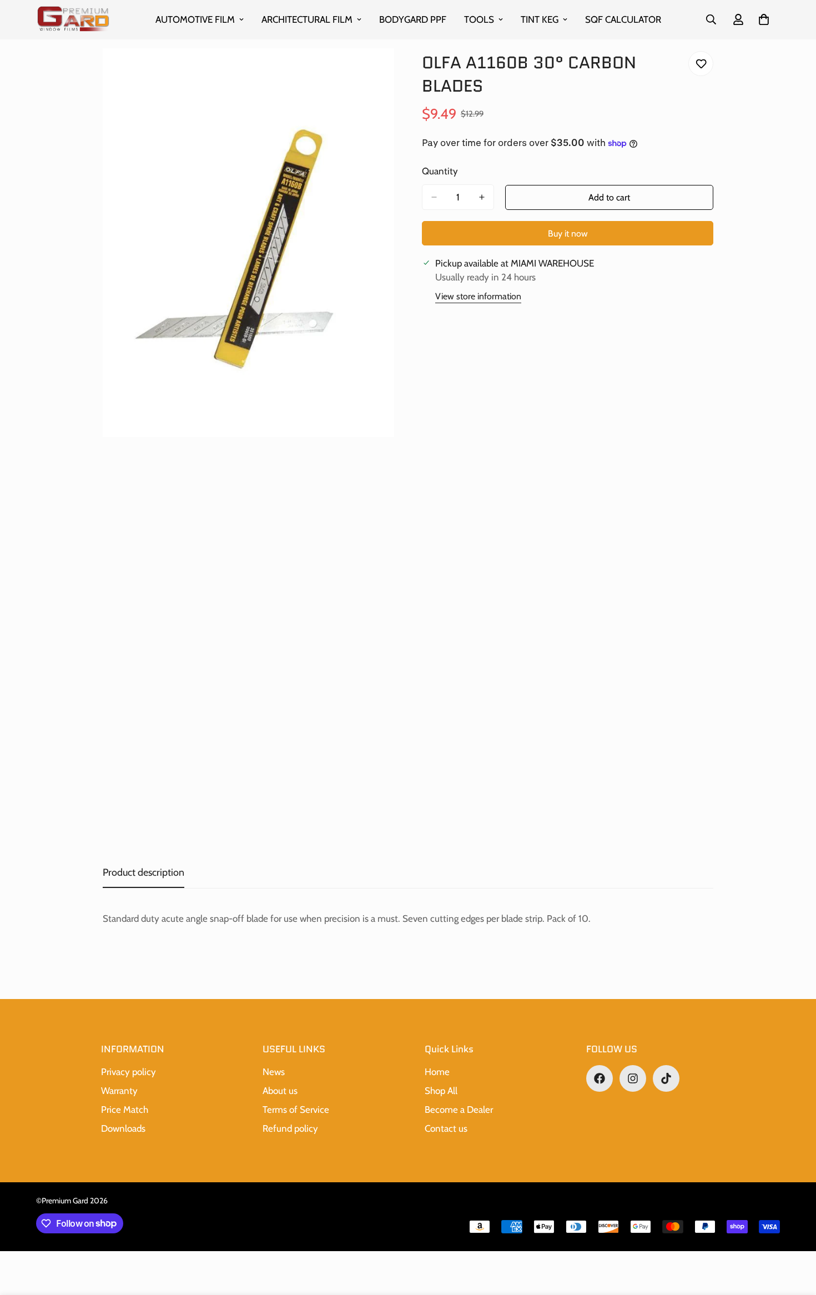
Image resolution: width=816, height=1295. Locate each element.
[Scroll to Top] (794, 1234)
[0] (764, 19)
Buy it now (568, 233)
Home (437, 1071)
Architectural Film (306, 19)
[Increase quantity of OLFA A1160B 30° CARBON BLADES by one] (481, 197)
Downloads (123, 1128)
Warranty (119, 1090)
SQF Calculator (623, 19)
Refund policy (290, 1128)
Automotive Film (195, 19)
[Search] (711, 19)
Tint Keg (539, 19)
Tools (479, 19)
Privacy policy (128, 1071)
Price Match (124, 1109)
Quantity (440, 171)
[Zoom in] (384, 71)
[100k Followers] (632, 1078)
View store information (478, 296)
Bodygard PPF (412, 19)
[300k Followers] (599, 1078)
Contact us (446, 1128)
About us (280, 1090)
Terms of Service (296, 1109)
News (274, 1071)
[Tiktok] (666, 1078)
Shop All (441, 1090)
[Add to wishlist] (700, 63)
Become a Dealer (459, 1109)
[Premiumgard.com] (73, 19)
